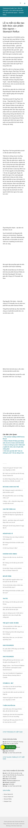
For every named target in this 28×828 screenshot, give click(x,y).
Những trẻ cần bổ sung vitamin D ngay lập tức (13, 527)
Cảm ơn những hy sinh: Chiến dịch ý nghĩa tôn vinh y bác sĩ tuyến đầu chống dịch (14, 447)
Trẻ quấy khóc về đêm (11, 623)
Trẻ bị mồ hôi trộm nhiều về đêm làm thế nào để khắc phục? (13, 586)
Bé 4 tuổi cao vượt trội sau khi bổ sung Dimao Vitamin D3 (13, 474)
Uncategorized (8, 645)
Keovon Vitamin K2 (8, 796)
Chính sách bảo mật (9, 821)
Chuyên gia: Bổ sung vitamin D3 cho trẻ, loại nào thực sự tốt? (13, 721)
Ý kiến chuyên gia (9, 705)
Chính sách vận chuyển (13, 823)
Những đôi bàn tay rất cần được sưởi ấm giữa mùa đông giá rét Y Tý (13, 661)
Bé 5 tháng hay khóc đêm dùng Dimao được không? (13, 633)
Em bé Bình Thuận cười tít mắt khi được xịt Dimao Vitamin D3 (12, 569)
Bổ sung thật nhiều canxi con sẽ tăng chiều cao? (13, 497)
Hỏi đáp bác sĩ (8, 533)
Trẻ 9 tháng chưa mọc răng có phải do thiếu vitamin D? (13, 538)
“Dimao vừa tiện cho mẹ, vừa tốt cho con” (13, 558)
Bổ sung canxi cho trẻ (11, 486)
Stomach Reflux (8, 799)
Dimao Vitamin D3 (8, 794)
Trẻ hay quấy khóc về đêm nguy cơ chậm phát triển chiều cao (12, 627)
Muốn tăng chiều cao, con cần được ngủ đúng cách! (13, 638)
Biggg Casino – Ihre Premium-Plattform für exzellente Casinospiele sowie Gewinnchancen (13, 667)
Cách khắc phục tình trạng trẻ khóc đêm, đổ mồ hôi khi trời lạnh (12, 608)
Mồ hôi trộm (7, 576)
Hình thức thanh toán (16, 825)
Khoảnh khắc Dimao (10, 554)
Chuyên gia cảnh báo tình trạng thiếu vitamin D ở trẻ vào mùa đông (13, 715)
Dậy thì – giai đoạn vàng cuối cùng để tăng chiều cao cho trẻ (13, 521)
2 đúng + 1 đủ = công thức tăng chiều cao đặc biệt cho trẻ (13, 502)
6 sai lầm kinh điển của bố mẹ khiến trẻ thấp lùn (13, 693)
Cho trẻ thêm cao (9, 509)
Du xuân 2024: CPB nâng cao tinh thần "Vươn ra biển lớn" (13, 650)
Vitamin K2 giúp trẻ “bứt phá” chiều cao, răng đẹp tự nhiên (12, 469)
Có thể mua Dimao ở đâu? (10, 548)
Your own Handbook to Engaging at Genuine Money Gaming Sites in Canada (12, 675)
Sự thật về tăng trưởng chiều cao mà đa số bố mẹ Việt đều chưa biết (13, 480)
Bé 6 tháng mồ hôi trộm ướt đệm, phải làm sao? (13, 543)
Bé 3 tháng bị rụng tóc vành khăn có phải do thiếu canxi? (13, 491)
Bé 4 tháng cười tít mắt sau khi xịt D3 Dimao (13, 564)
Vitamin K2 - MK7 (8, 683)
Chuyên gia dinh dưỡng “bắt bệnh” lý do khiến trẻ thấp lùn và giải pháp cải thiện (13, 514)
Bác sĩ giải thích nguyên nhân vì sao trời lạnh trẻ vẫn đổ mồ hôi (13, 580)
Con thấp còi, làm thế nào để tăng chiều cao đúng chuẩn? (12, 687)
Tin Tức (5, 598)
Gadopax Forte (7, 801)
